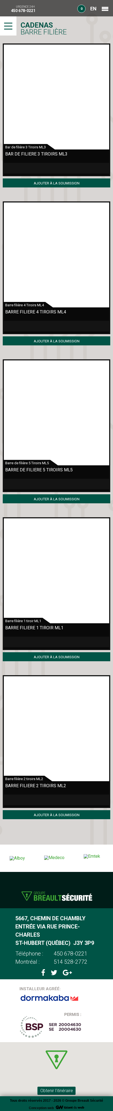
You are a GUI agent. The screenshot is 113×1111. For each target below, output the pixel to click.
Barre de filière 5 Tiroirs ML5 (39, 469)
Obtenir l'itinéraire (56, 1090)
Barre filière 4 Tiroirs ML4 (35, 312)
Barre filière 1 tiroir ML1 (34, 627)
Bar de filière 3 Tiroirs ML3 (36, 154)
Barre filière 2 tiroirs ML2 (35, 785)
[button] (56, 1059)
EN (93, 8)
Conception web (41, 1108)
